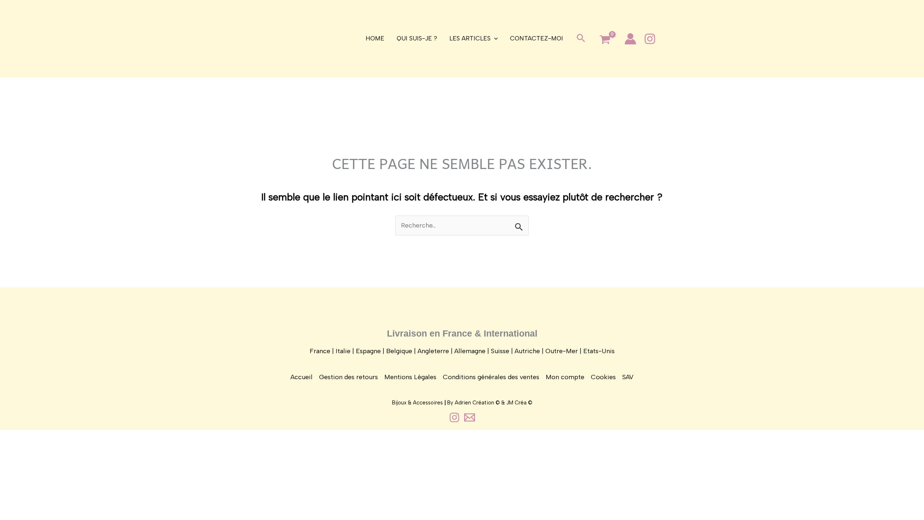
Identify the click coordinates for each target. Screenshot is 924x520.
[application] (494, 38)
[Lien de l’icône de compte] (630, 39)
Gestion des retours (348, 377)
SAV (627, 377)
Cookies (603, 377)
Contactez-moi (536, 38)
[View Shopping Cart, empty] (605, 40)
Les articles (470, 38)
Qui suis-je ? (417, 38)
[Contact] (469, 417)
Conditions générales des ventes (491, 377)
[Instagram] (650, 38)
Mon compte (565, 377)
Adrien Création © (477, 402)
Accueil (302, 377)
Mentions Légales (410, 377)
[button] (580, 38)
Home (375, 38)
